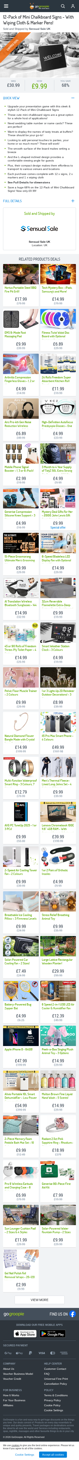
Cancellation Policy (55, 1383)
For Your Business (14, 1400)
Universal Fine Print (56, 1378)
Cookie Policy (52, 1405)
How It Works (11, 1395)
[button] (63, 6)
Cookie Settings (53, 1410)
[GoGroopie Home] (39, 6)
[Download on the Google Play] (53, 1334)
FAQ (46, 1373)
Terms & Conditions (56, 1395)
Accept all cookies (53, 1454)
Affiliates (8, 1405)
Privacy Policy (52, 1400)
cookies (16, 1445)
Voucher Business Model (18, 1373)
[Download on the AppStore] (25, 1334)
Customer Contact (55, 1368)
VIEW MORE (40, 1300)
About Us (8, 1368)
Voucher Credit (12, 1378)
